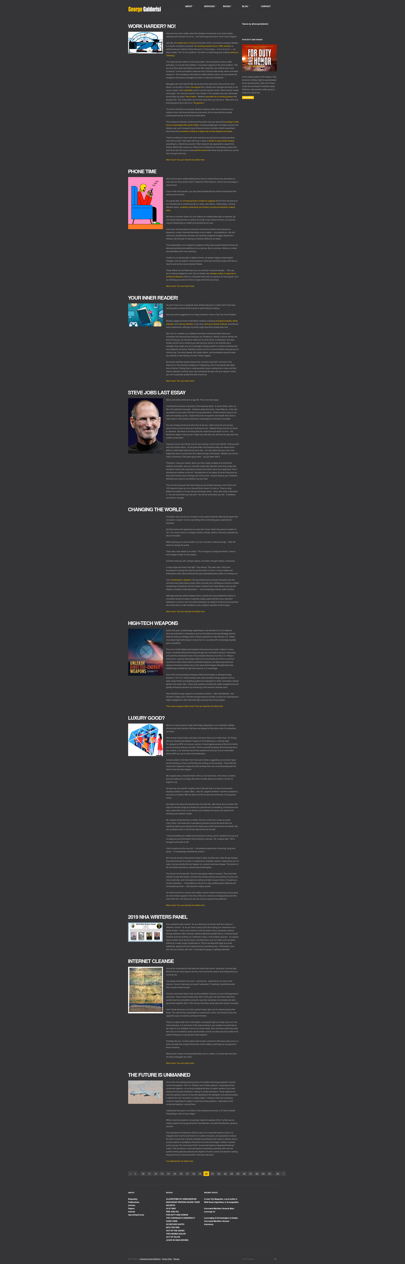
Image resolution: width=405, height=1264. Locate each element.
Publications (133, 1202)
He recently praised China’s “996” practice (212, 46)
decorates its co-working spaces (219, 96)
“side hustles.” (191, 96)
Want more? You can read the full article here (185, 159)
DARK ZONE (172, 1221)
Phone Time (142, 171)
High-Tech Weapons (153, 623)
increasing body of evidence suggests (199, 200)
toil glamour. (199, 102)
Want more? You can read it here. (180, 380)
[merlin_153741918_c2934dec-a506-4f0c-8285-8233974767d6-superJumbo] (145, 42)
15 (174, 1173)
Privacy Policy (167, 1259)
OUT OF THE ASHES (175, 1230)
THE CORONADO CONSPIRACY (180, 1217)
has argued (195, 87)
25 (238, 1173)
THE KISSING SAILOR (176, 1233)
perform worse (201, 150)
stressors (179, 276)
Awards (131, 1211)
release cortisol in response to (223, 273)
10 (143, 1173)
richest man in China (186, 42)
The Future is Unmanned (159, 1074)
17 (187, 1173)
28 (257, 1173)
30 (269, 1173)
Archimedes (176, 579)
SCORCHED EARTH (175, 1224)
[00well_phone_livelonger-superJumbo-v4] (145, 203)
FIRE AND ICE (172, 1211)
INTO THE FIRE (173, 1227)
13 (162, 1173)
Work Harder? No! (152, 26)
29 (263, 1173)
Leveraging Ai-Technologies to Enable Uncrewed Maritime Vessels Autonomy (221, 1221)
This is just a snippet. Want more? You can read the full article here (194, 706)
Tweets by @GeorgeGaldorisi (255, 23)
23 (225, 1173)
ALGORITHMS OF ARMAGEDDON (181, 1199)
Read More (248, 97)
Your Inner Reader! (153, 297)
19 (200, 1173)
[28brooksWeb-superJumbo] (145, 990)
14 (168, 1173)
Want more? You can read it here (180, 286)
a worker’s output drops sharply (220, 140)
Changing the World (155, 509)
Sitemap (176, 1259)
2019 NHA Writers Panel (158, 916)
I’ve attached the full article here (179, 1161)
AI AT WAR (171, 1208)
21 (212, 1173)
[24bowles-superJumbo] (145, 740)
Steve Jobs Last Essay (156, 392)
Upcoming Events (136, 1214)
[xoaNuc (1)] (145, 932)
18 (193, 1173)
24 (231, 1173)
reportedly (188, 90)
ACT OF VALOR (173, 1236)
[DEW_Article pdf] (145, 652)
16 (181, 1173)
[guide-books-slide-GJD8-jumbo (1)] (145, 314)
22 (219, 1173)
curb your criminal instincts (215, 324)
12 (155, 1173)
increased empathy (223, 320)
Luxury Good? (146, 717)
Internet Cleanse (151, 961)
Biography (132, 1199)
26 (244, 1173)
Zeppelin (187, 579)
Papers (131, 1208)
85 (278, 1173)
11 (149, 1173)
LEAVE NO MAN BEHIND (177, 1240)
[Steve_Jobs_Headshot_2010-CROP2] (145, 426)
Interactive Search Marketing (150, 1259)
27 (250, 1173)
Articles (131, 1205)
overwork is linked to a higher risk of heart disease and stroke (206, 131)
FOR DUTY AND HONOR (177, 1214)
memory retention (185, 324)
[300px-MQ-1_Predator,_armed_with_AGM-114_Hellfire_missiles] (145, 1092)
